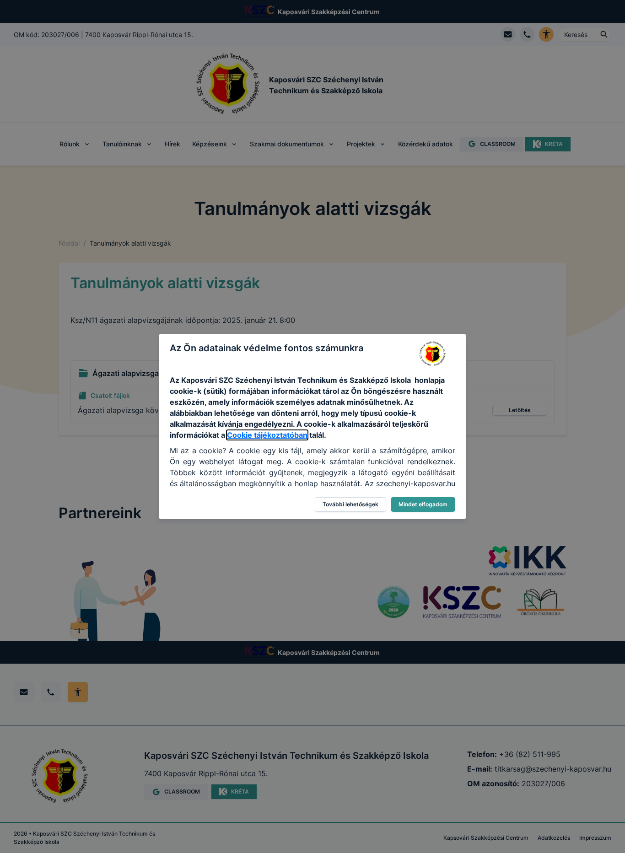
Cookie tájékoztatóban (267, 435)
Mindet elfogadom (423, 504)
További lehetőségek (350, 504)
